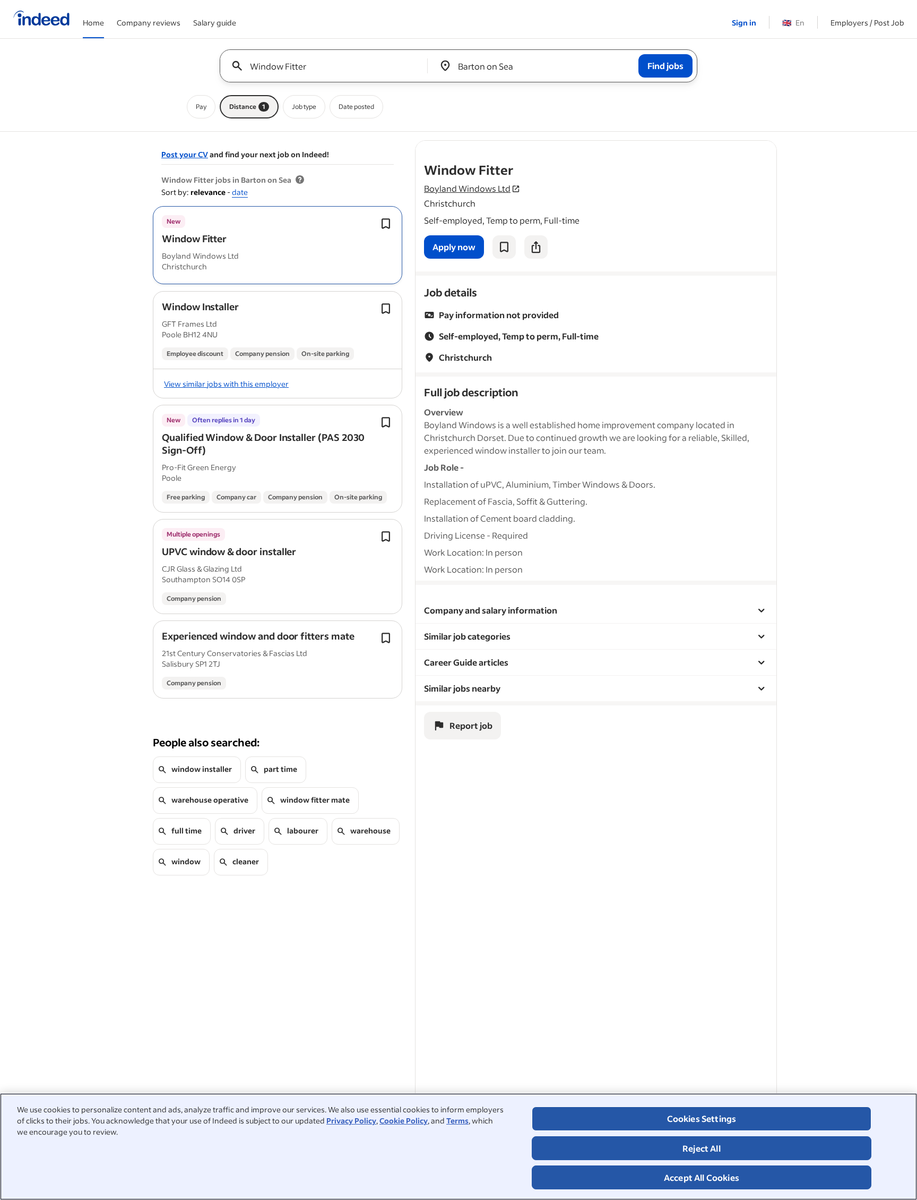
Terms (457, 1121)
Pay (201, 106)
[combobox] (328, 66)
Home (93, 23)
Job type (304, 106)
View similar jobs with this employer (226, 384)
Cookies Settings (702, 1118)
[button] (194, 238)
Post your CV (184, 154)
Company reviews (148, 23)
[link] (454, 247)
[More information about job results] (299, 180)
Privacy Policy (351, 1121)
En (793, 23)
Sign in (744, 23)
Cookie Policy (403, 1121)
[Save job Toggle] (385, 223)
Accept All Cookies (701, 1177)
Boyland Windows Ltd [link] (467, 188)
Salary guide (214, 23)
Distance (247, 106)
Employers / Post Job (867, 23)
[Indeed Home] (41, 19)
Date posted (356, 106)
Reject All (701, 1148)
